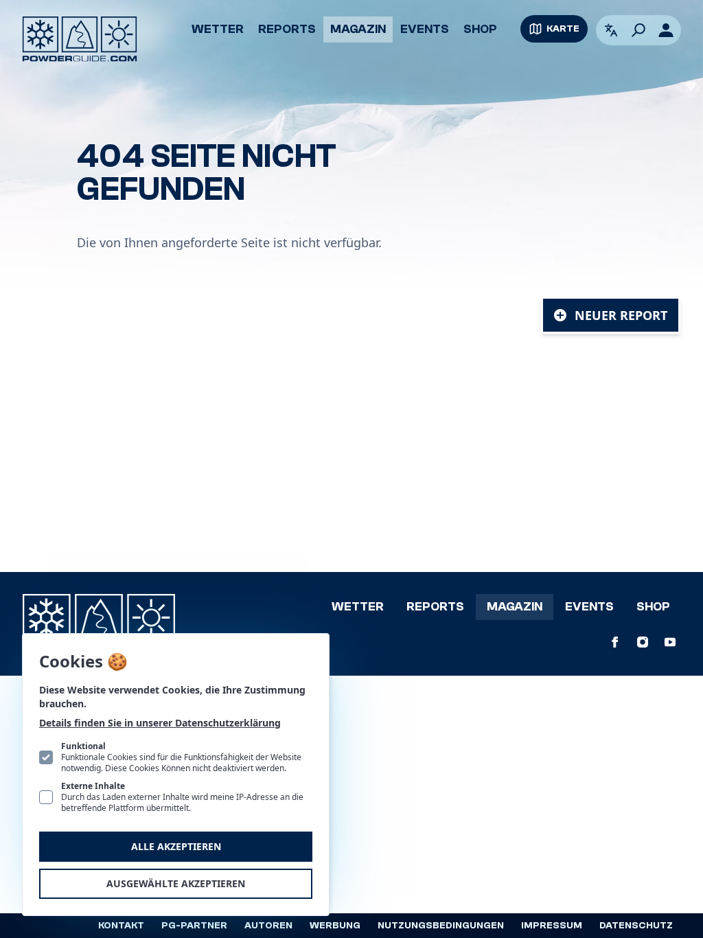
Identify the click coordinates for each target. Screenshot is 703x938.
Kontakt (121, 925)
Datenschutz (636, 925)
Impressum (551, 925)
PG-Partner (194, 925)
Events (424, 29)
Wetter (218, 29)
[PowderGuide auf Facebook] (615, 642)
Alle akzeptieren (176, 846)
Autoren (268, 925)
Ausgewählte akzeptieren (175, 883)
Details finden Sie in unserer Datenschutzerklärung (160, 722)
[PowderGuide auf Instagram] (643, 642)
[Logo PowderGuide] (79, 39)
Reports (287, 29)
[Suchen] (638, 30)
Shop (480, 29)
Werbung (335, 925)
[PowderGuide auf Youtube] (670, 642)
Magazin (358, 29)
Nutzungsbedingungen (441, 925)
